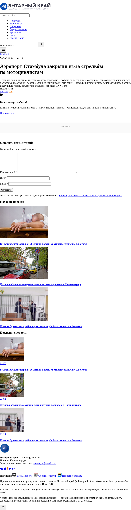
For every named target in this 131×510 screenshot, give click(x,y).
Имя (3, 178)
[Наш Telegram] (5, 468)
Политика (15, 20)
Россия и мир (17, 38)
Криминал (15, 32)
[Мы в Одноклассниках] (8, 468)
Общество (15, 26)
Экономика (16, 23)
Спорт (13, 35)
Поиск (3, 45)
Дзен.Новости (24, 475)
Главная (4, 54)
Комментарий (8, 172)
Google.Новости (47, 475)
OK (10, 91)
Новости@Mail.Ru (72, 475)
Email (4, 183)
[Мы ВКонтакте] (1, 468)
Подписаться (7, 113)
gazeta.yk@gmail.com (44, 463)
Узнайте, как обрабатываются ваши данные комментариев (90, 195)
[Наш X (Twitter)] (10, 468)
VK (2, 91)
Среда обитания (18, 29)
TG (6, 91)
